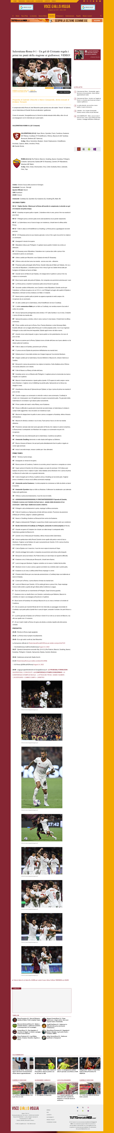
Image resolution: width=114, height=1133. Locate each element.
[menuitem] (13, 16)
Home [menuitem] (17, 16)
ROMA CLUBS (30, 1)
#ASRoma (44, 643)
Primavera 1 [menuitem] (59, 16)
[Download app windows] (100, 1)
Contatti (49, 1114)
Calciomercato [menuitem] (69, 16)
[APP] (79, 149)
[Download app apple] (94, 1)
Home (15, 1)
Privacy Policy (51, 1119)
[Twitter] (87, 1)
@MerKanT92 (33, 91)
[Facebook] (84, 1)
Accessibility (50, 1117)
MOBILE (54, 1)
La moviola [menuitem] (33, 16)
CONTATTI (47, 1)
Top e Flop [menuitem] (24, 16)
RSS (48, 1112)
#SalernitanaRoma (35, 643)
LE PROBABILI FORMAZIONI (57, 669)
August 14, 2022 (44, 647)
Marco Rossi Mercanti (20, 91)
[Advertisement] (87, 222)
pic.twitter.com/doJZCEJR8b (38, 661)
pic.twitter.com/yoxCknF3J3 (56, 643)
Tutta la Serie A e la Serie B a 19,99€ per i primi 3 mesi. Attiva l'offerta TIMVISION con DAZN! (41, 980)
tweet (66, 88)
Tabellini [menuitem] (51, 16)
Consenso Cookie (51, 1122)
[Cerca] (101, 16)
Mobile (48, 1110)
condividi (57, 88)
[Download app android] (96, 1)
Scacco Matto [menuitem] (43, 16)
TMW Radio (21, 1)
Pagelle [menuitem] (78, 16)
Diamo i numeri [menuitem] (87, 16)
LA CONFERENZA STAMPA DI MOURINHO (48, 672)
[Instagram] (90, 1)
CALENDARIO (39, 1)
